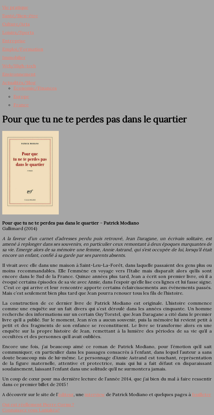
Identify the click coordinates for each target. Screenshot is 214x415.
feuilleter (201, 394)
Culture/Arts (16, 24)
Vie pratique (15, 7)
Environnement (19, 74)
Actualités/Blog (19, 82)
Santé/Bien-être (20, 15)
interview (95, 394)
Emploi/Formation (22, 49)
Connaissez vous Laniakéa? (31, 410)
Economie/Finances (35, 88)
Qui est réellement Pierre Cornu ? (38, 404)
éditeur (66, 394)
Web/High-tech (19, 66)
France (21, 105)
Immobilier (14, 57)
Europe (21, 96)
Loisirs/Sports (18, 32)
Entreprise (13, 40)
